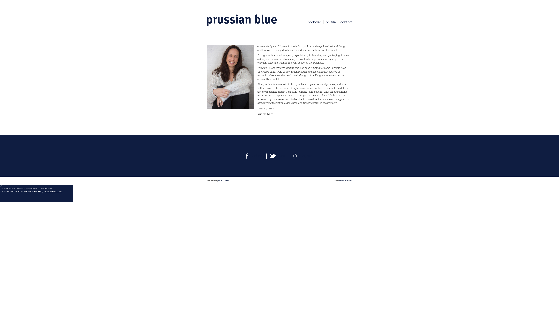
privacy (227, 181)
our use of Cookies (54, 191)
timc (351, 181)
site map (220, 181)
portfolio (314, 22)
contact (346, 22)
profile (331, 22)
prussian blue (343, 181)
